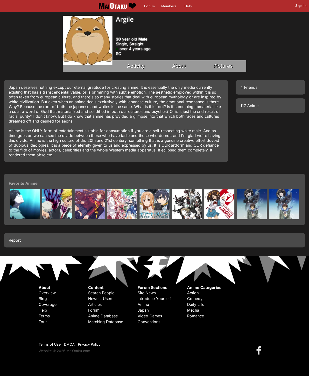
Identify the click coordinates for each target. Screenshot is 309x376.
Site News (147, 292)
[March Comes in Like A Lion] (25, 217)
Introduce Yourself (154, 298)
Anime (143, 304)
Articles (95, 304)
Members (168, 6)
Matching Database (105, 321)
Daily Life (195, 304)
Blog (43, 298)
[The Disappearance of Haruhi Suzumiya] (252, 217)
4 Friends (248, 87)
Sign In (301, 5)
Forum (149, 6)
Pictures (223, 66)
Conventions (149, 321)
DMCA (69, 344)
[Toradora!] (90, 217)
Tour (43, 321)
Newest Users (100, 298)
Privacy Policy (89, 344)
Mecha (193, 310)
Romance (195, 316)
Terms (44, 316)
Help (188, 6)
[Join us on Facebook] (260, 350)
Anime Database (103, 316)
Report (15, 240)
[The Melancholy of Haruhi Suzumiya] (219, 217)
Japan (143, 310)
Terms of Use (50, 344)
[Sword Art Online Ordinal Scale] (187, 217)
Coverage (47, 304)
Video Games (150, 316)
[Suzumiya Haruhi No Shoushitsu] (284, 217)
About (179, 66)
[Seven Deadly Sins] (57, 217)
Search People (101, 292)
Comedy (195, 298)
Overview (47, 292)
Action (193, 292)
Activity (136, 66)
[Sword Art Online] (154, 217)
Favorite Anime (23, 183)
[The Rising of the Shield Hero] (122, 217)
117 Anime (249, 105)
